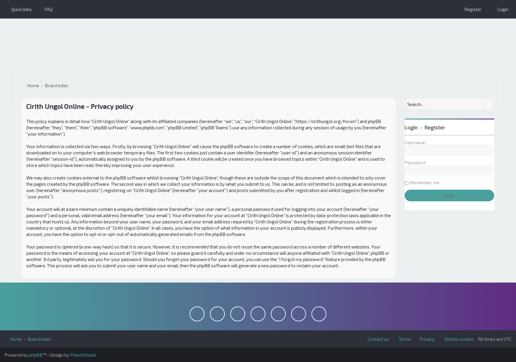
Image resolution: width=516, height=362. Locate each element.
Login (411, 127)
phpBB (35, 355)
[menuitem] (46, 9)
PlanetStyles (83, 355)
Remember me (424, 182)
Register (435, 127)
